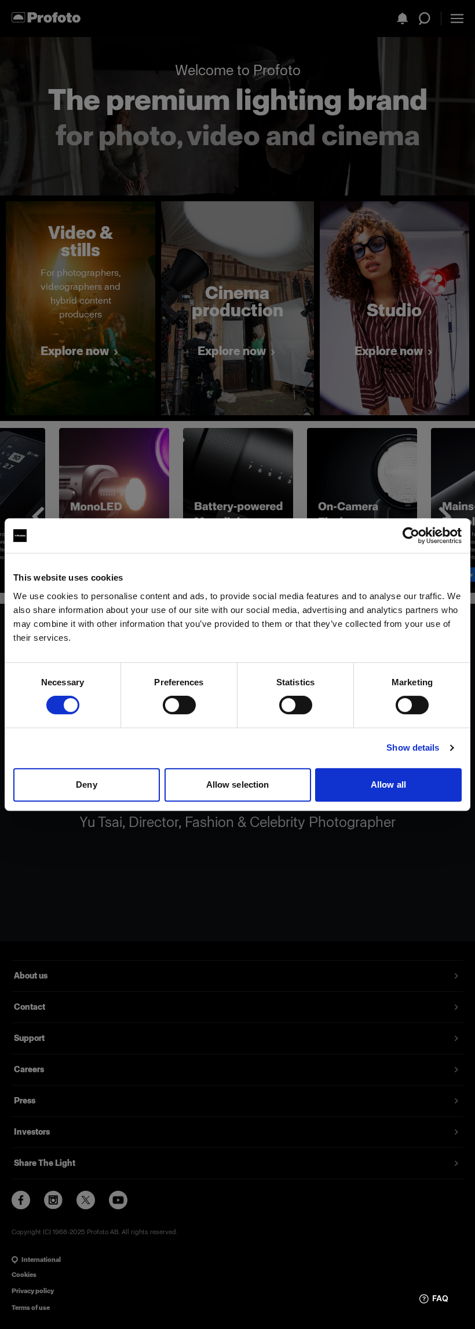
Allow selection (237, 784)
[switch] (179, 705)
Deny (86, 784)
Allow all (388, 784)
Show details (412, 747)
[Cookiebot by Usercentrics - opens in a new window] (411, 535)
